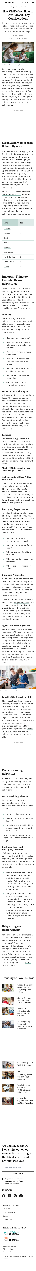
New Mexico (8, 252)
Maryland (7, 247)
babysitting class (21, 602)
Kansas (6, 243)
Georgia (7, 233)
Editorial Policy (9, 1212)
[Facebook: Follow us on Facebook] (3, 1195)
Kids (17, 7)
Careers (6, 1216)
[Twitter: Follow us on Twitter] (9, 1195)
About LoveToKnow (11, 1205)
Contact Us (7, 1219)
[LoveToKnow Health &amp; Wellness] (11, 1232)
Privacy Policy (8, 1249)
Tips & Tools (25, 7)
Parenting (10, 7)
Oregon (6, 266)
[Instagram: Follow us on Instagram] (21, 1195)
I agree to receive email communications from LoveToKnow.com (14, 1181)
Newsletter (7, 1209)
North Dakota (9, 262)
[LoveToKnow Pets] (11, 1238)
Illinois (6, 238)
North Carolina (9, 257)
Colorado (7, 228)
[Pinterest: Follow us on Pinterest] (15, 1195)
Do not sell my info (9, 1246)
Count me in (18, 1174)
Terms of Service (9, 1252)
